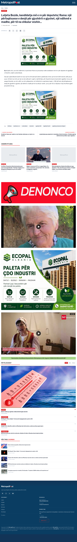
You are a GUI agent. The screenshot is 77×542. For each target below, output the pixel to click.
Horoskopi (3, 511)
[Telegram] (20, 30)
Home (2, 8)
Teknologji (5, 431)
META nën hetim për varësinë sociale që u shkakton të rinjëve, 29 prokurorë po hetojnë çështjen (22, 433)
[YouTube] (13, 493)
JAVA (70, 362)
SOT (66, 362)
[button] (38, 227)
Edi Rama (9, 126)
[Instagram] (6, 493)
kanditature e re (17, 126)
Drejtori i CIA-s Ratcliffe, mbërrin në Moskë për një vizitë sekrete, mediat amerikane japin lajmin (22, 426)
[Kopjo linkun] (24, 30)
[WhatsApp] (16, 30)
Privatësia (3, 515)
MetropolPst (7, 486)
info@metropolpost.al (44, 504)
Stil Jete (3, 507)
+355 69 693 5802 (43, 517)
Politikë (6, 8)
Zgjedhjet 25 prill (46, 126)
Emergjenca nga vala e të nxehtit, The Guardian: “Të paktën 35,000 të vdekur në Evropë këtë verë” (28, 470)
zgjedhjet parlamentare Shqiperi (58, 126)
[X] (13, 30)
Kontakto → (44, 520)
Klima (3, 409)
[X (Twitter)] (9, 493)
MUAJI (73, 362)
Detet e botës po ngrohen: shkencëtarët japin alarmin (14, 411)
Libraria (3, 509)
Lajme (3, 424)
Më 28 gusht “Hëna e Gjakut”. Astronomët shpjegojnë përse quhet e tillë (17, 418)
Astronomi (4, 417)
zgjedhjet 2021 (38, 126)
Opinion (2, 504)
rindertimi (31, 126)
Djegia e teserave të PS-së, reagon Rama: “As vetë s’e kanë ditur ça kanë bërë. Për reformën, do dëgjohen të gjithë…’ (38, 168)
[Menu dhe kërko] (72, 2)
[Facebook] (9, 30)
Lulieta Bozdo (24, 126)
